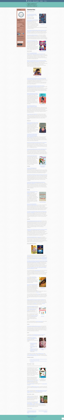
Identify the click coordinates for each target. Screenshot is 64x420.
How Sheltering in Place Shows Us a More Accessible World (35, 174)
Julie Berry (33, 337)
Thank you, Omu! (31, 335)
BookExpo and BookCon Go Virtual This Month (33, 299)
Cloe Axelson (31, 136)
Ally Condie (36, 355)
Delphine (37, 94)
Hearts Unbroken (32, 383)
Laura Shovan (37, 61)
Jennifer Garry (29, 31)
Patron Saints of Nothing (33, 348)
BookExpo (35, 303)
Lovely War (28, 339)
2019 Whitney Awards (40, 353)
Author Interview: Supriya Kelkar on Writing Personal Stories (38, 359)
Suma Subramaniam (20, 24)
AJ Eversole (18, 25)
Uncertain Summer (40, 403)
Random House (37, 76)
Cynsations (41, 1)
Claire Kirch (33, 183)
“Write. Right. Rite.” (37, 270)
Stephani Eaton (32, 15)
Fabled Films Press (42, 104)
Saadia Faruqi (32, 61)
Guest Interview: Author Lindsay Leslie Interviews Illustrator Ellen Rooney (31, 412)
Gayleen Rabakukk (19, 23)
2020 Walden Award (33, 338)
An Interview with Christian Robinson (32, 155)
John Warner (32, 212)
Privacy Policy (32, 418)
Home (28, 11)
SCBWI (28, 195)
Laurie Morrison (44, 142)
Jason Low (45, 174)
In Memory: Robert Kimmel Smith (34, 360)
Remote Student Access (34, 315)
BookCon (43, 303)
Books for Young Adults (36, 1)
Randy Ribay (32, 349)
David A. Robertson (37, 86)
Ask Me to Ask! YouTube (39, 321)
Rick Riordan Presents (43, 51)
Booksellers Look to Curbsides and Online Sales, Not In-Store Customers (37, 229)
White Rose (32, 350)
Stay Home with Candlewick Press (31, 306)
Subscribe (19, 44)
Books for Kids (29, 1)
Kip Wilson (35, 350)
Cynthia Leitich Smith (31, 14)
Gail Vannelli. (21, 27)
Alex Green (29, 230)
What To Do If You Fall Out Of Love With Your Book (34, 142)
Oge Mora (36, 335)
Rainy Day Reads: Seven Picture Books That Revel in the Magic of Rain (36, 30)
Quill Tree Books (42, 133)
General (31, 408)
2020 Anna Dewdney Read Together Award (39, 334)
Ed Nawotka (42, 299)
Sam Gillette (39, 79)
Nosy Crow (42, 316)
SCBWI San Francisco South (35, 386)
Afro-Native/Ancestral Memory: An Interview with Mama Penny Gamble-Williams (32, 106)
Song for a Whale (32, 404)
